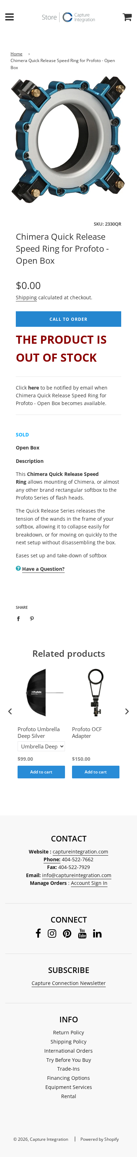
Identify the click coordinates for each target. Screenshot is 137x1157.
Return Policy (68, 1032)
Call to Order (68, 319)
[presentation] (10, 711)
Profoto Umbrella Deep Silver (39, 733)
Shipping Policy (68, 1041)
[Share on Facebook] (20, 618)
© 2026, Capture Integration (40, 1139)
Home (16, 54)
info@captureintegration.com (76, 875)
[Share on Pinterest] (32, 618)
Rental (68, 1096)
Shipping (26, 297)
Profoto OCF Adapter (87, 733)
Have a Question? (43, 568)
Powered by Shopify (99, 1139)
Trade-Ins (68, 1068)
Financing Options (68, 1078)
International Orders (68, 1050)
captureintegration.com (80, 851)
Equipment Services (68, 1087)
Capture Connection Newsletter (69, 983)
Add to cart (41, 772)
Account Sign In (89, 883)
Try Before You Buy (68, 1060)
